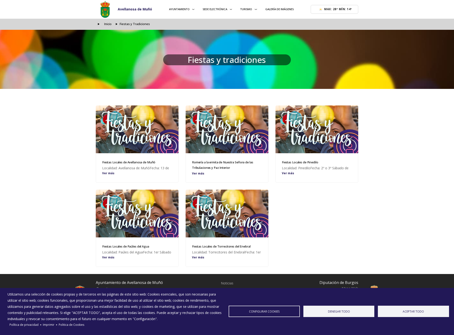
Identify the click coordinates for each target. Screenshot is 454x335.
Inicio (108, 24)
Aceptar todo (413, 311)
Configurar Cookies (264, 311)
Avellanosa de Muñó (135, 9)
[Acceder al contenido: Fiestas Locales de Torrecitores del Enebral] (227, 213)
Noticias (227, 283)
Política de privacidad (24, 324)
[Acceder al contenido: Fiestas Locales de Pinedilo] (316, 129)
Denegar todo (339, 311)
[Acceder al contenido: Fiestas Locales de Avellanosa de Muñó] (137, 129)
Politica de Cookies (71, 324)
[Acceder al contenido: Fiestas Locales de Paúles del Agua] (137, 213)
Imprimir (48, 324)
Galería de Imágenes (279, 9)
